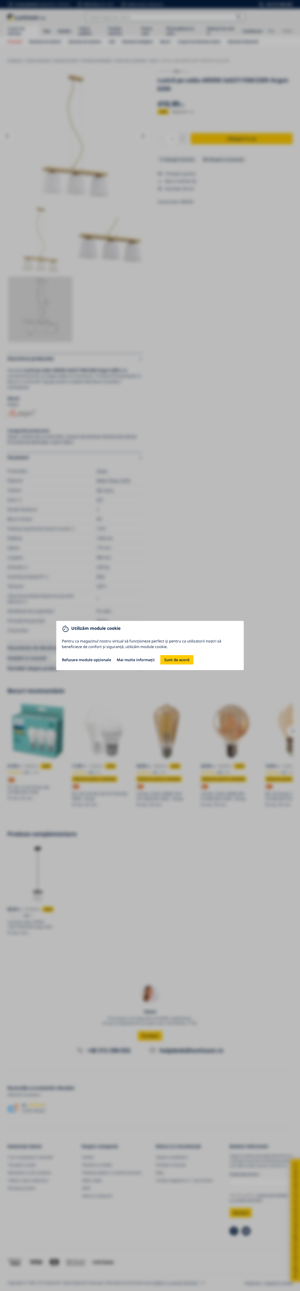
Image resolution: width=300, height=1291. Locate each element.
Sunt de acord (176, 659)
